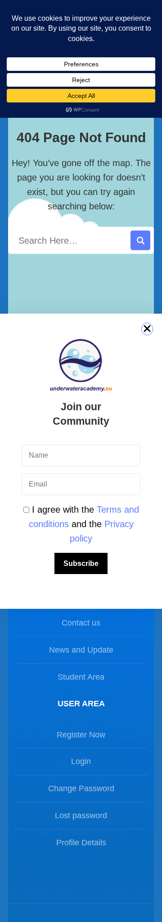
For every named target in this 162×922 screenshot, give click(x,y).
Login (81, 761)
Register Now (81, 734)
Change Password (81, 788)
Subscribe (81, 563)
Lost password (81, 815)
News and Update (81, 649)
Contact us (81, 622)
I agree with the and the (84, 524)
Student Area (81, 676)
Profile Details (81, 842)
